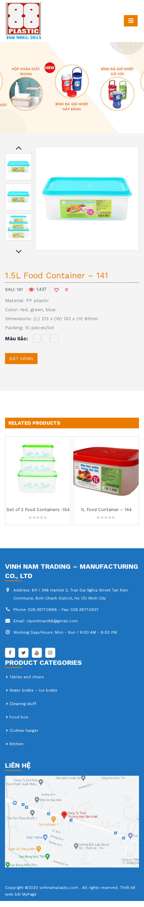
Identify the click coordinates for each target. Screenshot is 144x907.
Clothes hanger (24, 730)
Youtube (37, 653)
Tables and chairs (26, 677)
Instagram (50, 653)
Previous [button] (18, 148)
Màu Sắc (15, 339)
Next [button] (18, 252)
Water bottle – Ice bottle (33, 690)
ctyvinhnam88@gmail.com (52, 621)
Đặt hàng (21, 358)
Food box (18, 717)
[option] (18, 166)
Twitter (23, 653)
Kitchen (16, 744)
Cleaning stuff (22, 703)
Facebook (10, 653)
